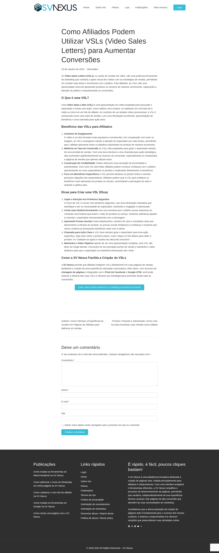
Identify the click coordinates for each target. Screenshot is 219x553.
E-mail (65, 401)
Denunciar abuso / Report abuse (97, 513)
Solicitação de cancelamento (95, 504)
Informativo (92, 69)
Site (63, 413)
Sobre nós (86, 481)
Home (84, 477)
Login (179, 7)
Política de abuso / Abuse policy (97, 518)
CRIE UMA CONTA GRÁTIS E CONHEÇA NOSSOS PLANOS (109, 287)
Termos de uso (88, 495)
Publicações (87, 490)
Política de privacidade (92, 499)
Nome (65, 390)
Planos (84, 486)
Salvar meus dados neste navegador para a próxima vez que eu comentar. (102, 425)
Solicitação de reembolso (93, 509)
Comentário (68, 360)
